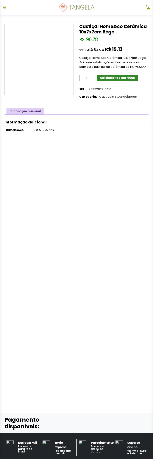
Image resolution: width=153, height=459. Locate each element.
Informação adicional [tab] (25, 111)
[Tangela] (76, 7)
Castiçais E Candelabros (118, 96)
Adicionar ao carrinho (117, 78)
